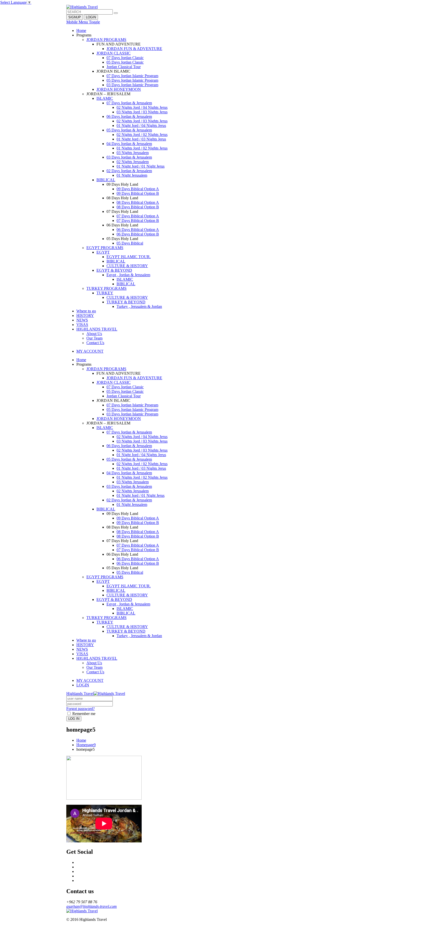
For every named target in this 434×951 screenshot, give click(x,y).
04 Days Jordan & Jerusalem (129, 143)
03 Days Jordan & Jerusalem (129, 157)
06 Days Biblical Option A (138, 229)
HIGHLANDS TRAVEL (96, 329)
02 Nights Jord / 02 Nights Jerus (142, 134)
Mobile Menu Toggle (83, 22)
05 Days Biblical (130, 243)
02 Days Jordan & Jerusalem (129, 171)
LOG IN (73, 719)
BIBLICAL (105, 180)
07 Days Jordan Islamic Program (132, 76)
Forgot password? (80, 708)
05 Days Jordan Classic (125, 62)
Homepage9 (86, 745)
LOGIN (91, 17)
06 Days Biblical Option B (138, 234)
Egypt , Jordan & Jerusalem (128, 275)
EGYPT (103, 252)
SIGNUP (74, 17)
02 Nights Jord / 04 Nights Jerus (142, 107)
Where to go (86, 311)
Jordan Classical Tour (123, 67)
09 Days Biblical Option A (138, 189)
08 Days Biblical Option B (138, 207)
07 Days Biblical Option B (138, 220)
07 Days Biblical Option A (138, 216)
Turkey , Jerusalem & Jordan (139, 306)
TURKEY (104, 293)
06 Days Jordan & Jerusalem (129, 116)
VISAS (82, 324)
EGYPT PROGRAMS (104, 248)
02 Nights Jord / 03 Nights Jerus (142, 121)
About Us (94, 333)
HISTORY (85, 315)
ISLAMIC (104, 98)
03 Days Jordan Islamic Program (132, 85)
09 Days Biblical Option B (138, 193)
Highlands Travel (80, 693)
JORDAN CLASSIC (113, 53)
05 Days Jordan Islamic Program (132, 80)
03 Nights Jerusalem (133, 153)
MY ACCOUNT (89, 351)
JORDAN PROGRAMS (106, 39)
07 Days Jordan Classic (125, 58)
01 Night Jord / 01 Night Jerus (141, 166)
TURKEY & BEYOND (125, 302)
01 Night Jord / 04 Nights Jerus (141, 125)
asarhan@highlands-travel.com (91, 906)
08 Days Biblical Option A (138, 202)
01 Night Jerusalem (132, 175)
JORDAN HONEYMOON (118, 89)
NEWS (82, 320)
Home (81, 30)
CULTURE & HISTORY (127, 266)
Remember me (83, 713)
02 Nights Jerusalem (133, 162)
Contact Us (95, 343)
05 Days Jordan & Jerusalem (129, 130)
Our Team (94, 338)
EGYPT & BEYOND (114, 270)
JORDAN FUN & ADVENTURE (134, 48)
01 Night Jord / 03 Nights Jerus (141, 139)
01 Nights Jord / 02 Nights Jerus (142, 148)
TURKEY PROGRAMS (106, 288)
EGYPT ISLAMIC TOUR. (128, 257)
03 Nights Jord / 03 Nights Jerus (142, 112)
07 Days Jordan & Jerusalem (129, 103)
